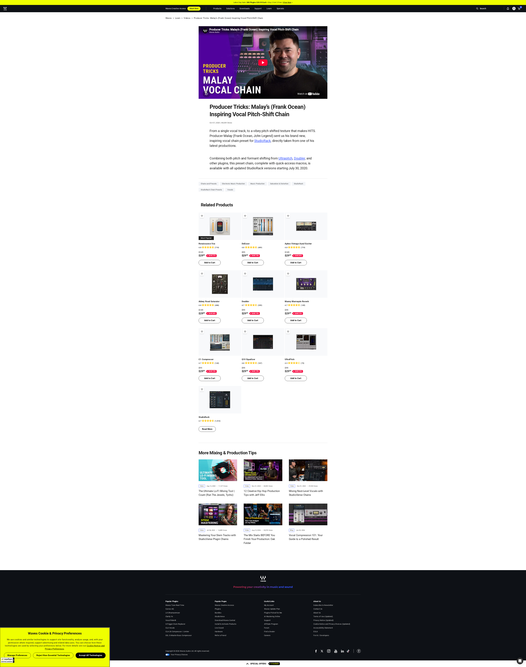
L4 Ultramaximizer (172, 613)
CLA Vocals (170, 628)
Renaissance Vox (207, 243)
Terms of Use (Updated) (323, 616)
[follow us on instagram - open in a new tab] (328, 651)
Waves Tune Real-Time (174, 605)
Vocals (230, 190)
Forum (266, 628)
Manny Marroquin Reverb (297, 301)
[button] (7, 660)
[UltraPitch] (306, 342)
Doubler (299, 158)
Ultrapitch (285, 158)
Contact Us (317, 609)
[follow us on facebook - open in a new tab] (316, 651)
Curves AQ (169, 609)
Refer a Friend (220, 635)
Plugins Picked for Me (273, 613)
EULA (315, 632)
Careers (267, 635)
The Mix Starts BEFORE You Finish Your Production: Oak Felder (259, 539)
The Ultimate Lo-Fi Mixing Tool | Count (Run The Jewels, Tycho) (217, 493)
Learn (177, 18)
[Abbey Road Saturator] (220, 284)
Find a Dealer (269, 632)
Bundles (218, 613)
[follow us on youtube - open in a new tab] (335, 651)
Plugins (218, 609)
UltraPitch (290, 359)
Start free (194, 8)
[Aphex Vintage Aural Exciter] (306, 226)
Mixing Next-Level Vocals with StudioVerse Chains (306, 493)
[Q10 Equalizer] (263, 342)
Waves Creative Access (175, 8)
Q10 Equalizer (248, 359)
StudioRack (262, 141)
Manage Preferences (17, 655)
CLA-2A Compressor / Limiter (177, 632)
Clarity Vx (169, 616)
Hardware (219, 632)
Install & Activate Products (225, 624)
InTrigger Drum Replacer (175, 624)
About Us (317, 613)
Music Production (257, 184)
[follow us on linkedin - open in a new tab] (342, 651)
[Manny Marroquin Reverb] (306, 284)
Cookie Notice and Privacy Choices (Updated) (331, 624)
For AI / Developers (321, 635)
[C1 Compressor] (220, 342)
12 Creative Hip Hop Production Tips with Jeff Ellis (262, 493)
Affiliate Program (271, 624)
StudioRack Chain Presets (211, 190)
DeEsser (246, 243)
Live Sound (219, 628)
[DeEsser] (263, 226)
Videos (187, 18)
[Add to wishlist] (202, 216)
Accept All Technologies (90, 655)
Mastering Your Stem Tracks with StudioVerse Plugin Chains (217, 537)
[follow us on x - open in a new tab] (322, 651)
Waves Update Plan (272, 609)
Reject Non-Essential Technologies (53, 655)
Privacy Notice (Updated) (323, 620)
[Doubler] (263, 284)
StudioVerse (220, 616)
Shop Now (287, 2)
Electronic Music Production (233, 184)
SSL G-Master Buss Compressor (178, 635)
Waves (168, 18)
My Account (269, 605)
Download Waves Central (225, 620)
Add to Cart (209, 262)
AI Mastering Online (272, 616)
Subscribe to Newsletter (323, 605)
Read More (207, 429)
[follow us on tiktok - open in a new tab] (348, 651)
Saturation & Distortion (279, 184)
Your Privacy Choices (179, 655)
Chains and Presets (209, 184)
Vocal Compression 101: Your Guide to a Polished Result (306, 537)
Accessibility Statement (323, 628)
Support (267, 620)
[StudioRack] (220, 399)
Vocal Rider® (170, 620)
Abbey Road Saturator (209, 301)
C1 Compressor (206, 359)
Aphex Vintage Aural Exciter (298, 243)
